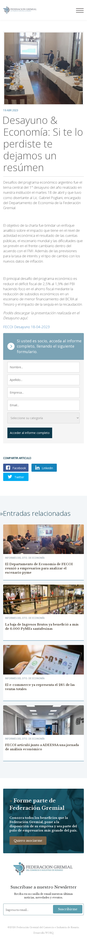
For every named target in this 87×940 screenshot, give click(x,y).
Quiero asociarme (28, 840)
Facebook (19, 468)
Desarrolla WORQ (43, 933)
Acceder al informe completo (30, 433)
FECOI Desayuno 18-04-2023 (26, 326)
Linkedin (47, 468)
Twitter (19, 477)
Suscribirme (67, 909)
